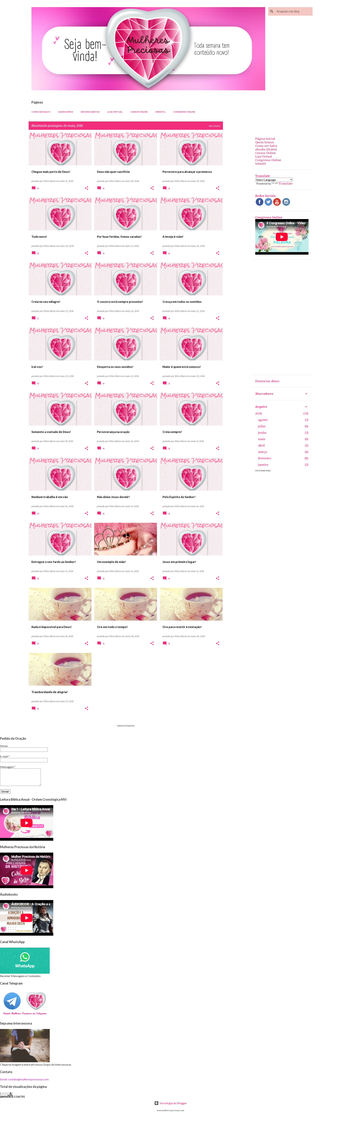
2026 (258, 413)
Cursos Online (139, 111)
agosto (263, 420)
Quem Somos (65, 111)
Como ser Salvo (40, 111)
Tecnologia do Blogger (173, 1103)
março (262, 452)
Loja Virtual (115, 111)
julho (262, 426)
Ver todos (214, 126)
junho (262, 432)
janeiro (263, 464)
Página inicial (265, 138)
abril (261, 445)
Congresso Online (184, 111)
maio (261, 439)
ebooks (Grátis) (90, 111)
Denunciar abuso (267, 381)
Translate (286, 183)
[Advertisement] (237, 186)
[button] (86, 188)
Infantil (160, 111)
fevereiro (264, 458)
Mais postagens (125, 725)
